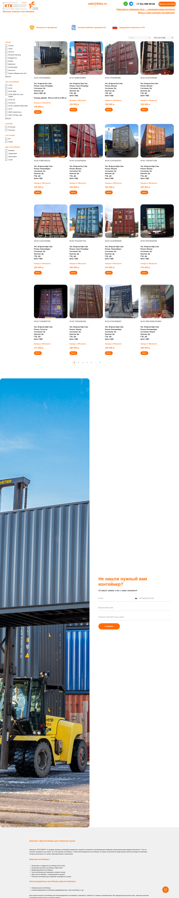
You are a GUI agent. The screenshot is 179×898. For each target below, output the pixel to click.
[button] (167, 4)
